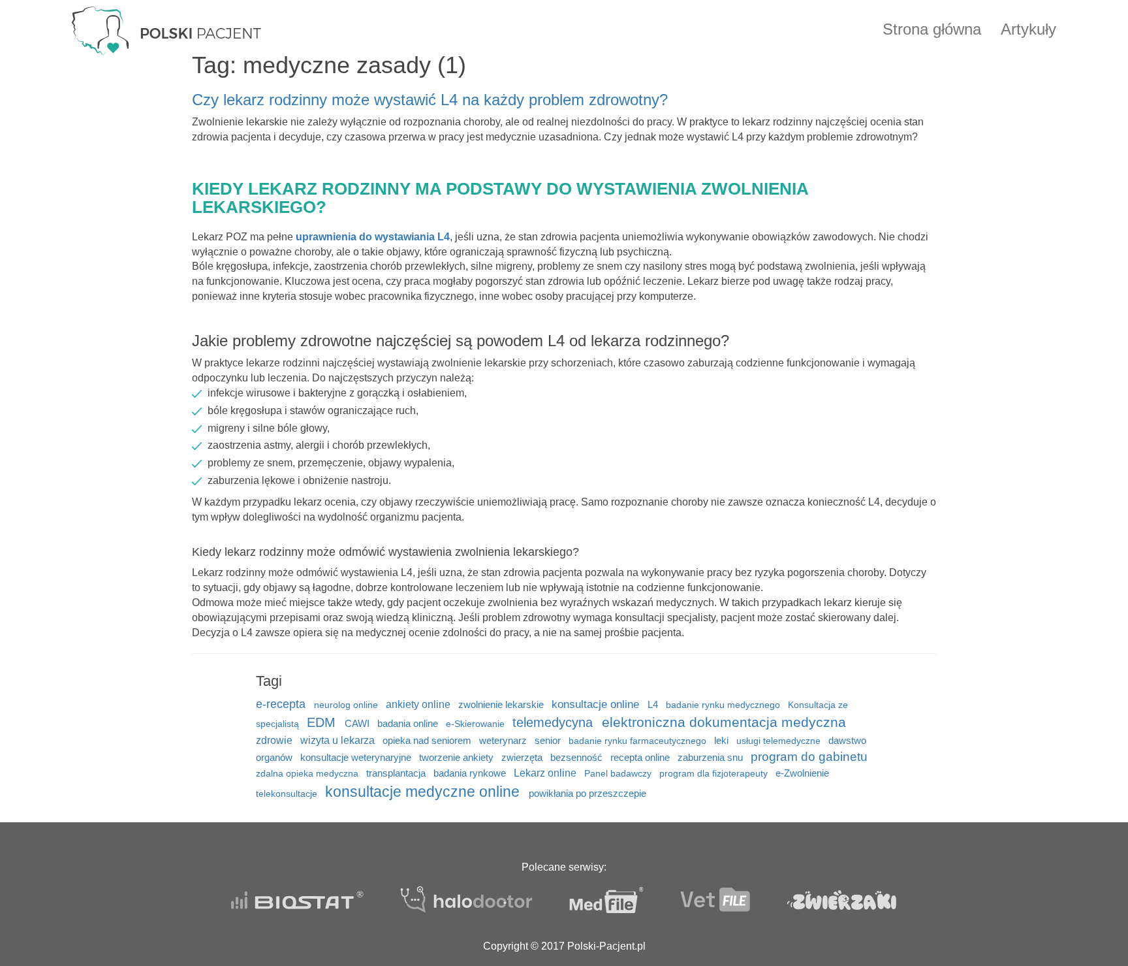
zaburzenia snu (711, 757)
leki (722, 740)
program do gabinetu (809, 757)
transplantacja (397, 773)
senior (549, 740)
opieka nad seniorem (428, 740)
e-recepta (282, 704)
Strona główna (932, 29)
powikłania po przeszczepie (587, 793)
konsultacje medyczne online (424, 791)
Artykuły (1028, 29)
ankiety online (419, 704)
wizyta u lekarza (338, 740)
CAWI (358, 723)
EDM (323, 722)
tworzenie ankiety (457, 757)
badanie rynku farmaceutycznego (639, 741)
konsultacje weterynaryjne (357, 757)
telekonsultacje (288, 794)
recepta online (641, 757)
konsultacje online (597, 704)
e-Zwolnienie (802, 773)
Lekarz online (546, 773)
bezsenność (577, 757)
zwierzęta (523, 757)
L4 (654, 704)
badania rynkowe (471, 773)
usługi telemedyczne (779, 741)
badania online (409, 723)
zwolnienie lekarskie (502, 705)
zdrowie (275, 740)
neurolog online (347, 705)
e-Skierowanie (476, 724)
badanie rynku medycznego (724, 705)
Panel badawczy (619, 774)
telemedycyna (554, 722)
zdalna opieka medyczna (308, 774)
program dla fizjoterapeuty (714, 774)
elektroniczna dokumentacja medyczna (724, 722)
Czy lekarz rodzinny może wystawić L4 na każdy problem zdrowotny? (430, 99)
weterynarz (504, 740)
